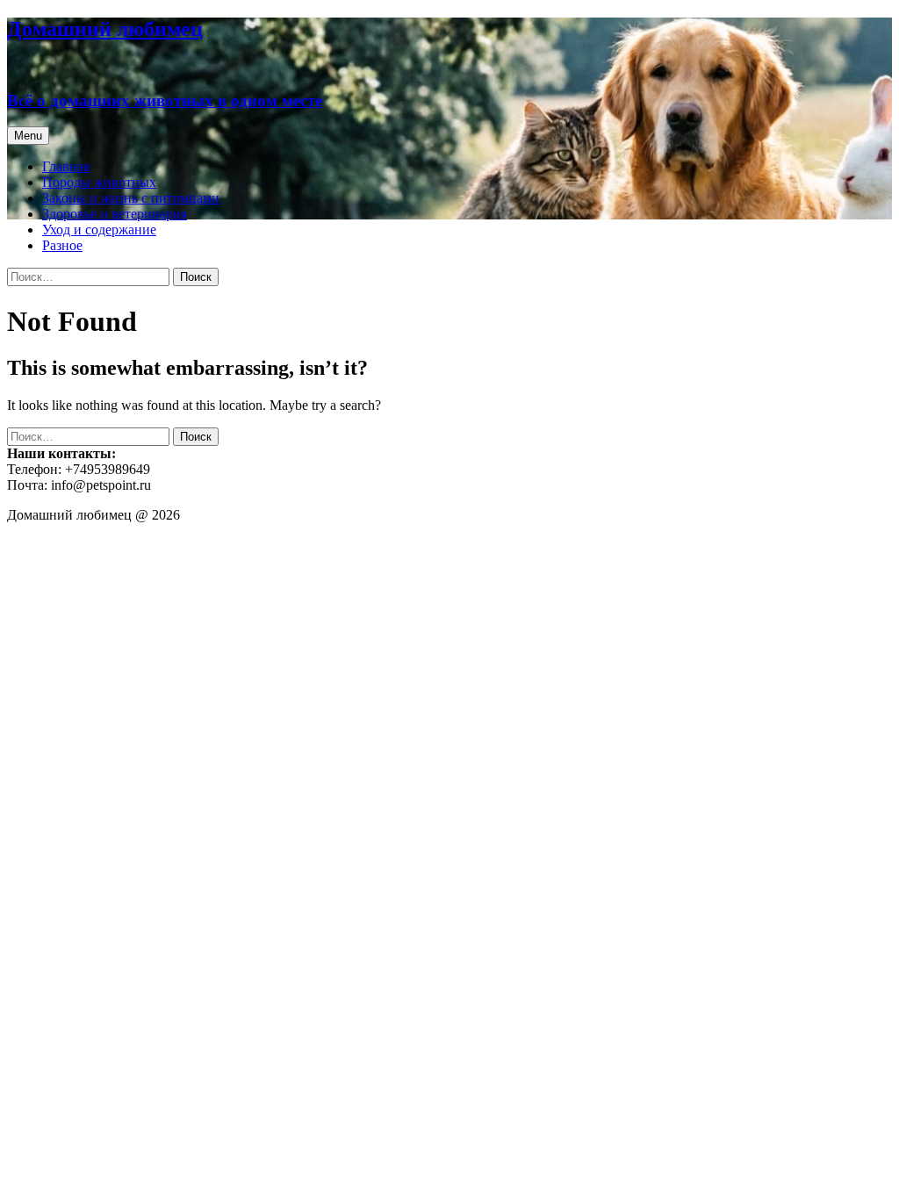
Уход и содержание (99, 229)
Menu (28, 135)
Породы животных (99, 182)
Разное (62, 245)
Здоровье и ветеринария (114, 213)
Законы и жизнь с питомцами (130, 197)
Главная (66, 166)
